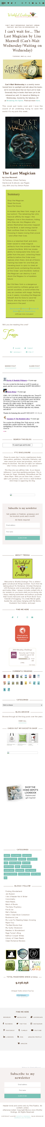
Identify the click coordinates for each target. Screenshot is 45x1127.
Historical (32, 859)
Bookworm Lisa (12, 917)
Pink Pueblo (34, 1106)
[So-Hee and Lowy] (30, 683)
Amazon (25, 309)
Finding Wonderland (14, 891)
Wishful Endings (23, 1116)
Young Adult (24, 874)
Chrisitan (27, 855)
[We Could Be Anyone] (13, 677)
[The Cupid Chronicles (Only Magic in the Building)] (9, 691)
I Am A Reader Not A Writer (17, 896)
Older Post (34, 366)
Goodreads (15, 309)
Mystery (26, 862)
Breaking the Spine (15, 100)
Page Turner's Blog (13, 933)
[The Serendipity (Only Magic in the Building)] (4, 691)
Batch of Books (12, 904)
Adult (7, 855)
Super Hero (9, 870)
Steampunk (26, 866)
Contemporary (10, 859)
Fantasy (29, 25)
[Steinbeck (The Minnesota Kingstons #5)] (21, 684)
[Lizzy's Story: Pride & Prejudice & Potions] (4, 677)
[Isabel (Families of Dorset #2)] (17, 684)
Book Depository (27, 311)
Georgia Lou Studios (22, 1118)
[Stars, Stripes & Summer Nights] (17, 677)
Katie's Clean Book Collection (18, 915)
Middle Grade (15, 862)
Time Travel (30, 870)
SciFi (17, 866)
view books (32, 665)
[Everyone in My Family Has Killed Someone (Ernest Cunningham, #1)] (30, 677)
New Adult (9, 866)
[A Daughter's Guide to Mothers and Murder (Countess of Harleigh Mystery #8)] (26, 684)
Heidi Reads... (11, 902)
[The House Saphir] (34, 677)
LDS (6, 862)
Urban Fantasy (10, 874)
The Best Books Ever (14, 925)
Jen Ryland (10, 894)
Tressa (21, 653)
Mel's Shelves (11, 912)
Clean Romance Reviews (15, 941)
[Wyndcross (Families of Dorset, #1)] (13, 684)
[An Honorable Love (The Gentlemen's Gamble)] (21, 677)
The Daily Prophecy (14, 907)
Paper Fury (10, 923)
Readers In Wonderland (15, 930)
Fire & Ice (9, 910)
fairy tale (36, 874)
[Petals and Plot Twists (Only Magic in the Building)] (38, 684)
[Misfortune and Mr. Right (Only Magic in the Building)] (34, 684)
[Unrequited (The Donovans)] (9, 684)
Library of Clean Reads (15, 938)
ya (37, 27)
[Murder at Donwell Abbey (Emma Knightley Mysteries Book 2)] (38, 677)
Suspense (19, 870)
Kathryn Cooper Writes (15, 936)
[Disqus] (22, 404)
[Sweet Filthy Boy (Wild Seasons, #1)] (9, 677)
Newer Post (10, 366)
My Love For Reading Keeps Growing (21, 920)
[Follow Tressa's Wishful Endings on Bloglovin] (22, 996)
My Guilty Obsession (14, 928)
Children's (16, 855)
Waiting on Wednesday (25, 27)
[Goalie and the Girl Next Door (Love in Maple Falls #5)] (4, 684)
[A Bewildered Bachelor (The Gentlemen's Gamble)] (26, 677)
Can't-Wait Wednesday (15, 25)
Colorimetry (10, 899)
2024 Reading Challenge (22, 649)
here (38, 100)
